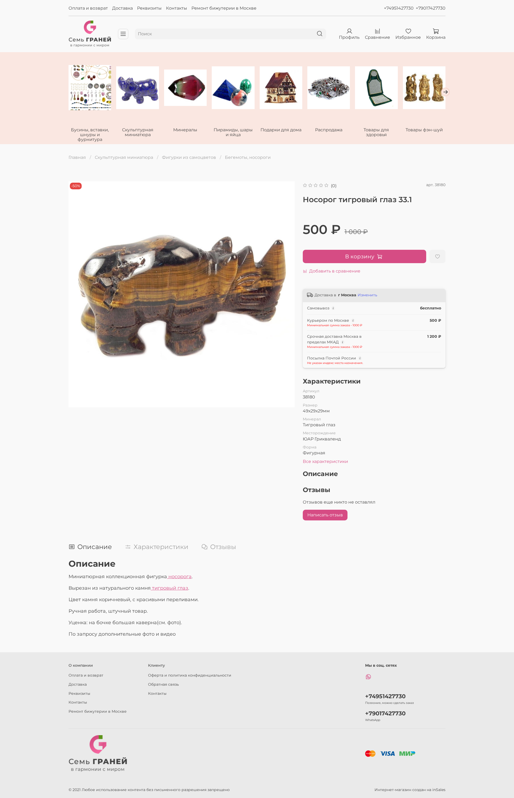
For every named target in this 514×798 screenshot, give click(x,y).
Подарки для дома (280, 129)
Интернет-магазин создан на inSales (410, 789)
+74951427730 (399, 8)
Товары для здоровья (376, 132)
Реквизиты (149, 8)
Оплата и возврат (88, 8)
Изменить (367, 295)
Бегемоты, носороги (248, 157)
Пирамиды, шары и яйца (233, 132)
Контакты (176, 8)
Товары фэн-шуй (424, 129)
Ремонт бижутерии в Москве (223, 8)
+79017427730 (430, 8)
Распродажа (328, 129)
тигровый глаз (169, 588)
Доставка (122, 8)
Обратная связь (163, 684)
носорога (179, 577)
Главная (77, 157)
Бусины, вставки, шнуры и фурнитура (90, 134)
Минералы (185, 129)
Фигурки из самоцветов (189, 157)
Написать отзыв (325, 514)
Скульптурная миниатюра (137, 132)
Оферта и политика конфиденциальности (189, 675)
